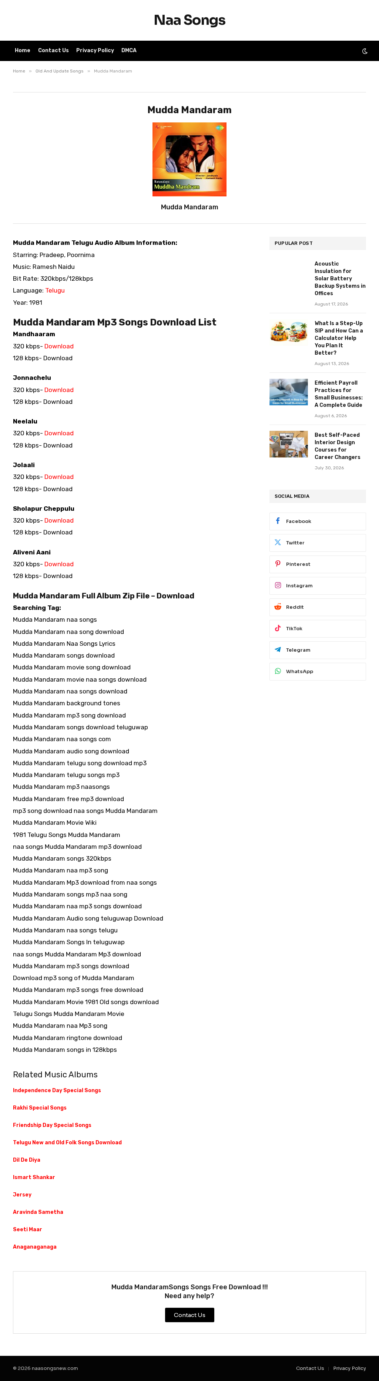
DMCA (129, 50)
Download (59, 346)
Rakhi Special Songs (40, 1108)
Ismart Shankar (34, 1177)
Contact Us (53, 50)
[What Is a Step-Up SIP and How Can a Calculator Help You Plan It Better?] (288, 332)
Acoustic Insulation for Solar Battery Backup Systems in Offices (340, 279)
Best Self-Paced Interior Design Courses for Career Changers (337, 446)
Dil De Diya (26, 1160)
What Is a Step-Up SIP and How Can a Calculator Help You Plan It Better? (339, 338)
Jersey (22, 1195)
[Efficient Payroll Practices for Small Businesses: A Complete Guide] (288, 392)
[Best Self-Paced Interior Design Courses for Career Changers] (288, 444)
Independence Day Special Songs (57, 1090)
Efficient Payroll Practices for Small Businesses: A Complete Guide (339, 394)
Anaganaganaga (35, 1247)
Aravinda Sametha (38, 1212)
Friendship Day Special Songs (52, 1125)
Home (22, 50)
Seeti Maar (27, 1229)
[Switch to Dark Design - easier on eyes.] (364, 51)
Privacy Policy (95, 50)
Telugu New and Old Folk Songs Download (67, 1142)
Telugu (55, 290)
